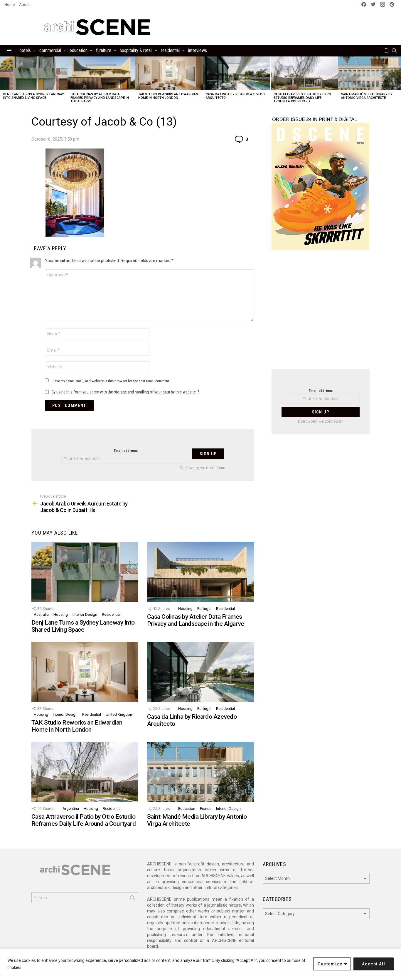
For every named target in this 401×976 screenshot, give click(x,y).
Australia (41, 614)
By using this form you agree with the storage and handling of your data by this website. (126, 392)
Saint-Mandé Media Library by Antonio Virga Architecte (366, 96)
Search (132, 898)
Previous (3, 81)
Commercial (50, 50)
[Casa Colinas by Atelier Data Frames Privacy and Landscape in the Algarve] (101, 73)
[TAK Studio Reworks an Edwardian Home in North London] (169, 73)
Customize (330, 964)
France (205, 808)
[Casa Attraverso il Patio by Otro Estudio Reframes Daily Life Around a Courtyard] (304, 73)
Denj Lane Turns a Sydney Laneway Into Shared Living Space (33, 96)
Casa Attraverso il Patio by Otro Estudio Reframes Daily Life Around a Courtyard (302, 97)
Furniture (103, 50)
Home (9, 4)
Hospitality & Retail (136, 50)
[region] (200, 962)
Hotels (25, 50)
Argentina (71, 808)
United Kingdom (119, 714)
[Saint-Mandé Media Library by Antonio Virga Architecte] (200, 772)
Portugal (204, 608)
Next (398, 81)
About (24, 4)
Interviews (197, 50)
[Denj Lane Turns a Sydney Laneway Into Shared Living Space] (34, 73)
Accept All (373, 964)
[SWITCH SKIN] (386, 50)
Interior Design (85, 614)
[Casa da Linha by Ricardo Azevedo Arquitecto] (236, 73)
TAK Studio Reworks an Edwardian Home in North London (168, 96)
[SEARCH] (394, 50)
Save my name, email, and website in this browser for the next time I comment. (111, 381)
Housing (60, 614)
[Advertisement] (321, 313)
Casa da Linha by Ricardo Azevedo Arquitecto (235, 96)
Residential (170, 50)
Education (78, 50)
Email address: (126, 450)
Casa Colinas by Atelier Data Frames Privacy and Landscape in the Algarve (99, 97)
